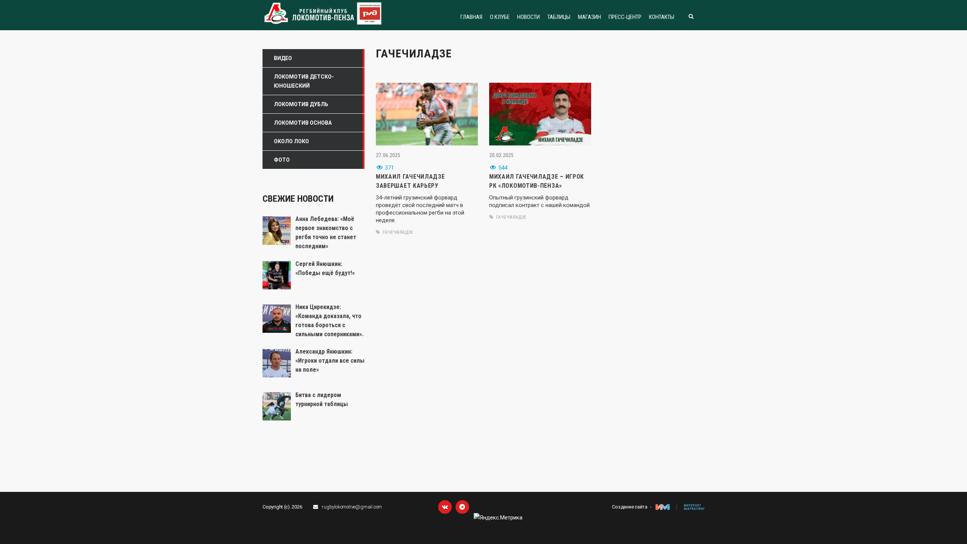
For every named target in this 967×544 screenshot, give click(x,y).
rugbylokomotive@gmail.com (352, 507)
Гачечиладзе (397, 232)
